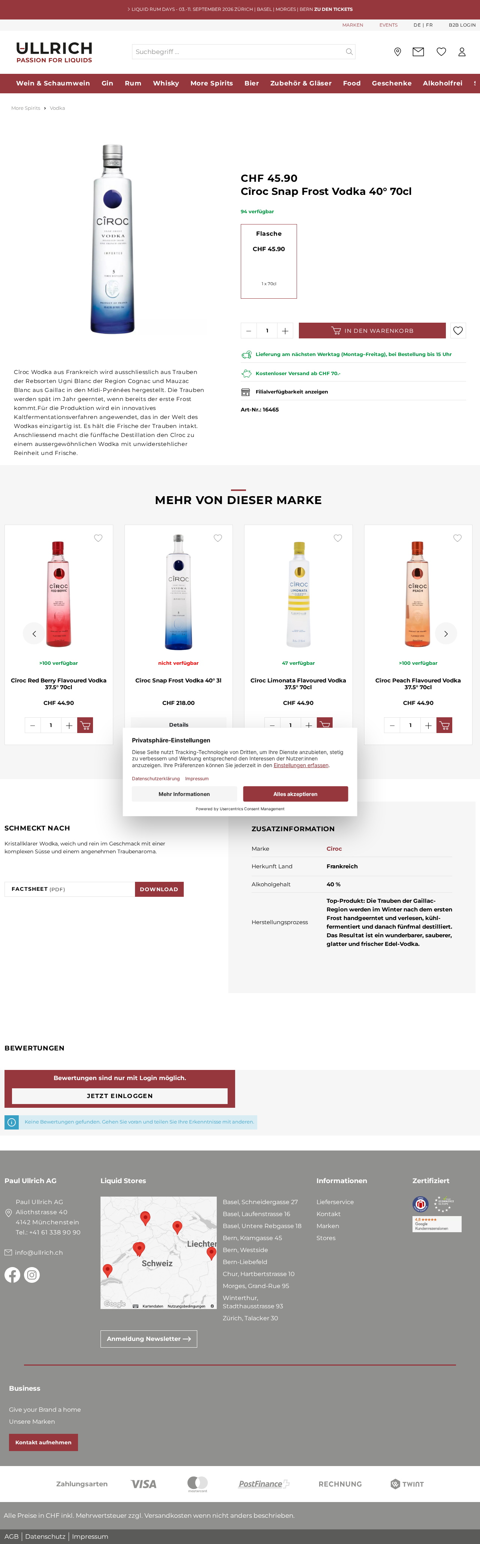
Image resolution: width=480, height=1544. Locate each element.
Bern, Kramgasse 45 (252, 1238)
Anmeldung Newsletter (145, 1338)
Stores (326, 1238)
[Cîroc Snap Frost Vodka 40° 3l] (179, 591)
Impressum (90, 1536)
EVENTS (389, 25)
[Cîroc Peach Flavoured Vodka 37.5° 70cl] (418, 591)
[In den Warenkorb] (85, 725)
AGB (11, 1536)
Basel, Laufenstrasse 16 (256, 1214)
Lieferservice (335, 1202)
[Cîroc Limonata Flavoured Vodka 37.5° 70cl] (298, 591)
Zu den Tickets (333, 9)
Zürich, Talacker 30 (250, 1318)
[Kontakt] (418, 52)
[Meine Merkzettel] (441, 52)
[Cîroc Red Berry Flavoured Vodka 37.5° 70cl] (59, 591)
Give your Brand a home (45, 1409)
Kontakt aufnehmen (43, 1442)
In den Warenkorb (379, 330)
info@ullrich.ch (39, 1252)
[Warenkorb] (476, 52)
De (417, 25)
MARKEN (352, 25)
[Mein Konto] (462, 52)
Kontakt (328, 1214)
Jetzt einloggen (120, 1096)
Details (178, 724)
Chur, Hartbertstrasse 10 (259, 1274)
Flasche (269, 233)
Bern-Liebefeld (245, 1262)
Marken (327, 1226)
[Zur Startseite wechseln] (68, 52)
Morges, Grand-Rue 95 (256, 1286)
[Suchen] (350, 51)
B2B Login (462, 25)
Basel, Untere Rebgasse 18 (262, 1226)
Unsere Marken (32, 1421)
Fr (429, 25)
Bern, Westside (245, 1250)
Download (159, 889)
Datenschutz (45, 1536)
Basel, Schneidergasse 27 (260, 1202)
